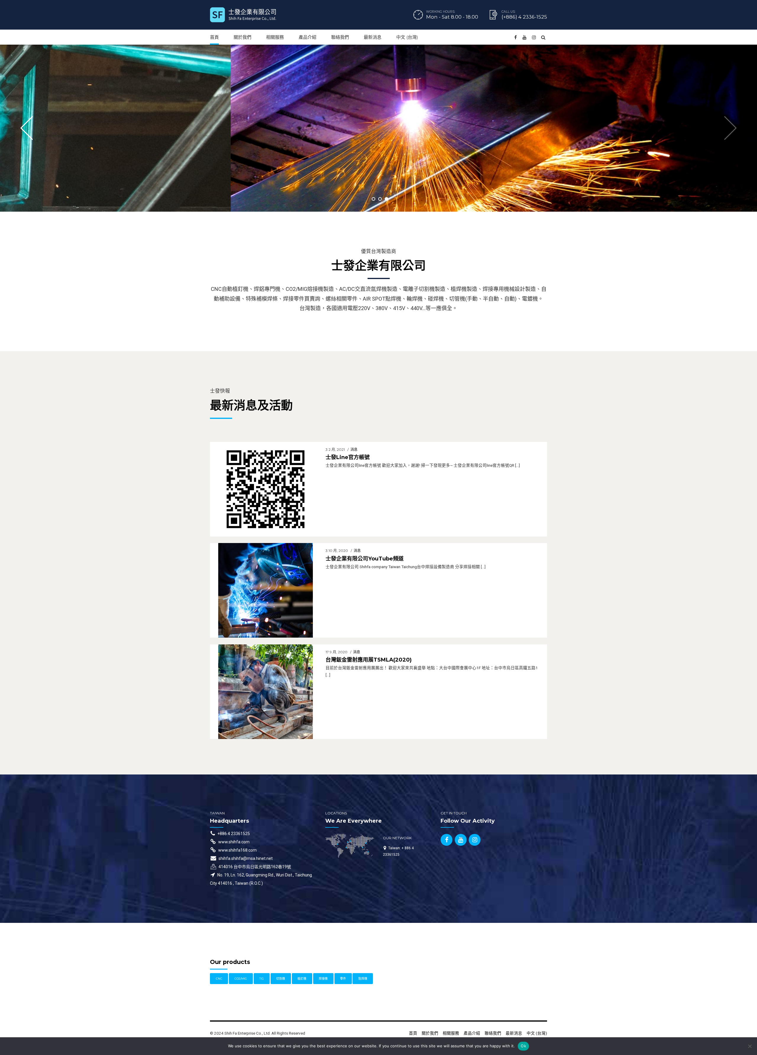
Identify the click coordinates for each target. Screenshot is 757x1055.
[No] (750, 1046)
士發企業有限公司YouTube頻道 (365, 558)
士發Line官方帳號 (348, 457)
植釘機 (301, 978)
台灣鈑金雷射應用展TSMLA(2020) (369, 660)
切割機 (280, 978)
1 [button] (373, 199)
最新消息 (372, 37)
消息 (354, 449)
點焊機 (362, 978)
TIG (261, 978)
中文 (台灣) (407, 37)
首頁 (214, 37)
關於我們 (242, 37)
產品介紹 (307, 37)
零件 (343, 978)
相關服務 (275, 37)
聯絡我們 (340, 37)
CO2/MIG (240, 978)
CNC (219, 978)
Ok (523, 1045)
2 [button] (380, 199)
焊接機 (323, 978)
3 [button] (386, 199)
